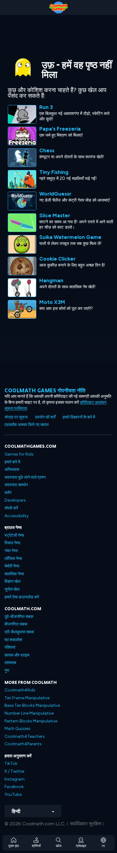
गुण (6, 670)
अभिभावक (11, 469)
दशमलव (10, 662)
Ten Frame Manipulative (27, 697)
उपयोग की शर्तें (45, 417)
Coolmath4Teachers (24, 736)
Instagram (14, 779)
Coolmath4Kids (19, 690)
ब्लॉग (7, 492)
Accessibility (16, 515)
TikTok (10, 763)
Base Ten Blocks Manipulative (32, 705)
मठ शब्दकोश (13, 639)
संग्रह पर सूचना (16, 417)
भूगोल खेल (12, 589)
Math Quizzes (17, 728)
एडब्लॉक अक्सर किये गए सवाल (26, 424)
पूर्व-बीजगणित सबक (18, 616)
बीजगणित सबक (15, 624)
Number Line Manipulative (29, 713)
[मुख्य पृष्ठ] (58, 8)
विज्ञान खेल (12, 581)
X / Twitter (14, 771)
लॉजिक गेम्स (13, 558)
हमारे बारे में (12, 462)
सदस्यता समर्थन (16, 484)
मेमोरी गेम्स (11, 566)
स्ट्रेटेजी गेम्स (14, 535)
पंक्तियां (9, 647)
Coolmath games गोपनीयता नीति (45, 390)
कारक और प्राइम (16, 655)
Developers (15, 500)
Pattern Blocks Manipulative (30, 721)
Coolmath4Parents (23, 743)
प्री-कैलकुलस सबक (19, 632)
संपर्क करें (11, 508)
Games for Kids (19, 454)
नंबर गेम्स (11, 550)
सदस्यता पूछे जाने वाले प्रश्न (25, 477)
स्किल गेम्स (12, 542)
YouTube (13, 794)
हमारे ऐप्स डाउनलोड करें (21, 597)
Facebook (14, 786)
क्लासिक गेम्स (14, 573)
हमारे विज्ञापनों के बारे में (79, 417)
